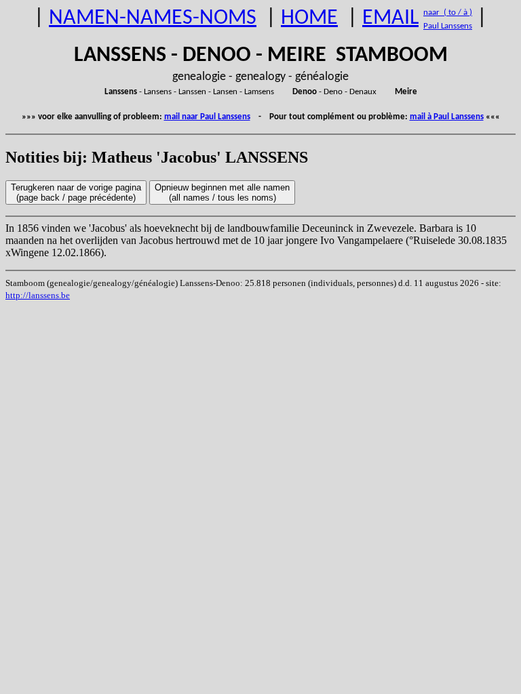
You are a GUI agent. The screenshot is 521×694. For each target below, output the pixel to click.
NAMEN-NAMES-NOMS (152, 18)
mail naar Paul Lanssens (207, 117)
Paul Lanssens (447, 26)
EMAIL (390, 18)
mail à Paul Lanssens (447, 117)
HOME (309, 18)
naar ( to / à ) (447, 12)
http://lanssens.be (37, 295)
